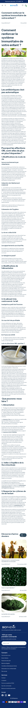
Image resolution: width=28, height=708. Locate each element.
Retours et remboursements (8, 688)
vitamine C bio (7, 419)
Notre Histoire (4, 658)
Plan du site (4, 671)
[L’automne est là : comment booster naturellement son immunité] (14, 552)
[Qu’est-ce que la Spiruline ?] (14, 579)
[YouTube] (9, 695)
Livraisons (3, 680)
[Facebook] (2, 695)
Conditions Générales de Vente (9, 666)
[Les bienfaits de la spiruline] (14, 605)
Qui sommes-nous (5, 655)
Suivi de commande (6, 685)
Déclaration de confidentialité (8, 668)
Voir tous (22, 535)
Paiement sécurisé (6, 660)
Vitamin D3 (14, 430)
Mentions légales (5, 663)
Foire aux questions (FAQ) (7, 683)
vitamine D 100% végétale (10, 432)
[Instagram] (6, 695)
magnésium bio (18, 505)
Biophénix (16, 698)
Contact (3, 678)
